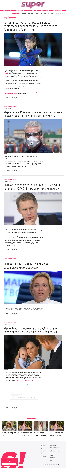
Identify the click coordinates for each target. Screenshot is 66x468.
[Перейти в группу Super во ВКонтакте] (58, 13)
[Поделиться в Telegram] (15, 98)
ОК (9, 464)
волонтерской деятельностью (25, 380)
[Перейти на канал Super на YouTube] (52, 464)
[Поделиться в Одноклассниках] (17, 98)
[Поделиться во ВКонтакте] (12, 98)
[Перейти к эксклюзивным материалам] (33, 10)
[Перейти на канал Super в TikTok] (54, 464)
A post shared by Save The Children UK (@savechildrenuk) (20, 397)
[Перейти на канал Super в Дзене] (50, 464)
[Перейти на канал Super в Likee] (56, 464)
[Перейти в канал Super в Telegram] (60, 13)
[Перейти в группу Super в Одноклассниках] (62, 13)
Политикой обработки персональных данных (8, 460)
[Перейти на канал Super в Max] (56, 13)
